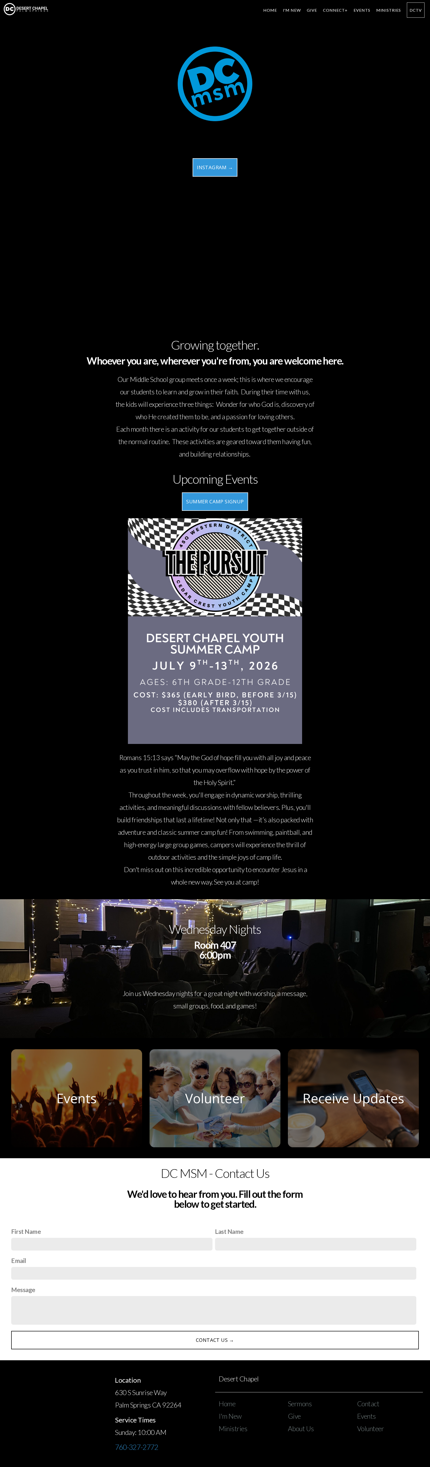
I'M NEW (292, 10)
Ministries (233, 1428)
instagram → (215, 167)
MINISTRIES (388, 10)
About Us (301, 1428)
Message (23, 1289)
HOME (270, 10)
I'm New (230, 1416)
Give (312, 10)
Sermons (300, 1404)
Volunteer (370, 1428)
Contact (368, 1404)
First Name (26, 1231)
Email (18, 1260)
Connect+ (335, 10)
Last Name (229, 1231)
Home (227, 1404)
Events (362, 10)
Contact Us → (215, 1340)
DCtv (416, 10)
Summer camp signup (215, 501)
